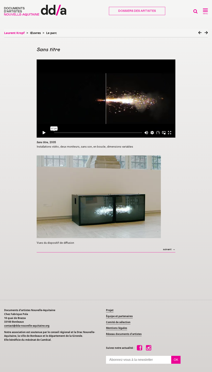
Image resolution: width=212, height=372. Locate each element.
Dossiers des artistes (137, 11)
